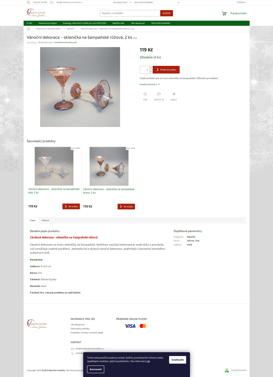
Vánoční (191, 237)
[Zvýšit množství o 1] (151, 68)
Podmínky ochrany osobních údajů (87, 332)
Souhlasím (177, 360)
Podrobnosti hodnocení (65, 42)
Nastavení (96, 369)
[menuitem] (29, 23)
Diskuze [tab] (45, 220)
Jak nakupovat (120, 2)
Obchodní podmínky (143, 2)
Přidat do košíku (168, 69)
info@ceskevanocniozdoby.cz (89, 348)
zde (148, 361)
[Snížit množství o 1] (151, 71)
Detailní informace (148, 84)
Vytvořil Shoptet (238, 370)
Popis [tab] (32, 220)
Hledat (167, 13)
